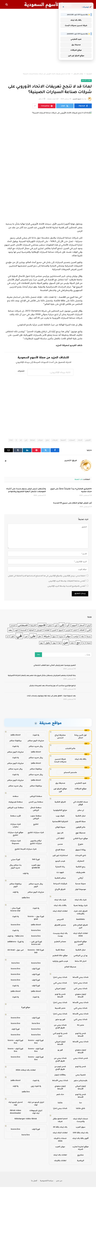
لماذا (11, 440)
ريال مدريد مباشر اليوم (36, 885)
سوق (54, 636)
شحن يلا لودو (80, 1066)
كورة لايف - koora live (36, 1041)
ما (83, 643)
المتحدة (23, 630)
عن (26, 636)
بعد (10, 630)
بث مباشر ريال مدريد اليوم (16, 866)
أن (68, 625)
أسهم (74, 625)
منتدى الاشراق (60, 925)
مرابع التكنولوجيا (60, 810)
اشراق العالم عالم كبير (80, 926)
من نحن (59, 1181)
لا (16, 440)
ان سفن (80, 810)
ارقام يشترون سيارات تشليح (36, 841)
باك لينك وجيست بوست (60, 934)
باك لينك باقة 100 (80, 1132)
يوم (41, 643)
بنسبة (89, 636)
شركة (47, 636)
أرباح (89, 625)
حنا (80, 1102)
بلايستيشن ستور (80, 1080)
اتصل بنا (34, 1181)
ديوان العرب (60, 1146)
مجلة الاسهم (81, 821)
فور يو (60, 1050)
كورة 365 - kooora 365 (36, 951)
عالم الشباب (70, 748)
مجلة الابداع (60, 850)
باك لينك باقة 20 (60, 1127)
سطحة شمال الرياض (35, 808)
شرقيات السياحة (60, 883)
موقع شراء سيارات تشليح (15, 833)
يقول (47, 643)
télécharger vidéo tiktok (25, 1119)
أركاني (80, 878)
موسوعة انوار (80, 889)
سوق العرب (80, 1127)
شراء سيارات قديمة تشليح (25, 849)
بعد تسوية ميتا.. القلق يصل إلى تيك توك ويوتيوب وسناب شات (51, 696)
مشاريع (80, 1155)
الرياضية (80, 1160)
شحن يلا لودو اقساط (60, 995)
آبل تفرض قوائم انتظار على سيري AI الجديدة (72, 503)
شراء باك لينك (80, 900)
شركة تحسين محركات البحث (60, 760)
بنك (82, 636)
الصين (54, 630)
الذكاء (82, 630)
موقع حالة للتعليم (60, 955)
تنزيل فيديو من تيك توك (36, 1103)
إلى (62, 625)
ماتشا (60, 1102)
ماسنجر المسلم (70, 772)
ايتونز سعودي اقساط (80, 995)
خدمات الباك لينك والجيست (80, 1120)
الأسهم (42, 625)
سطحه (15, 796)
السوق (61, 630)
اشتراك (21, 371)
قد (21, 440)
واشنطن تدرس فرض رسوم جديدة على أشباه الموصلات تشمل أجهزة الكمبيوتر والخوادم (26, 490)
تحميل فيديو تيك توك (15, 1103)
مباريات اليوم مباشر (36, 740)
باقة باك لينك (80, 759)
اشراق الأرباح (60, 889)
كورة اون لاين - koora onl (36, 942)
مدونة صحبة (80, 883)
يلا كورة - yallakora (15, 941)
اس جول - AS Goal (16, 950)
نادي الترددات (80, 855)
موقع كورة (25, 1007)
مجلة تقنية (60, 950)
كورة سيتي (15, 859)
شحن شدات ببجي (80, 1058)
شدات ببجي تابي (60, 983)
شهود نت (60, 872)
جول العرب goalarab (35, 866)
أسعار (82, 625)
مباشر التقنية (60, 878)
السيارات (72, 440)
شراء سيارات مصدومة (15, 841)
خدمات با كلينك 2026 (60, 1139)
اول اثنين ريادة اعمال (80, 736)
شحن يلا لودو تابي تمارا (60, 1034)
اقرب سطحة (15, 816)
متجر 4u (80, 1025)
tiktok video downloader (15, 1111)
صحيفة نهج (80, 833)
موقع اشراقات (80, 788)
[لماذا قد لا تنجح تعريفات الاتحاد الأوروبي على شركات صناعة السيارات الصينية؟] (48, 132)
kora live (16, 963)
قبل (12, 636)
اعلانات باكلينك (60, 1160)
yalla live (26, 897)
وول (54, 643)
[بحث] (7, 4)
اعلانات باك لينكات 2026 (26, 1070)
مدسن (60, 844)
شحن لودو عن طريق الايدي (60, 1067)
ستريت (61, 636)
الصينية (63, 440)
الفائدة (47, 630)
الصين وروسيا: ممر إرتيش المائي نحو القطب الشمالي (55, 665)
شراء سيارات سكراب (15, 825)
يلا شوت (36, 735)
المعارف (80, 861)
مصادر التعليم (60, 941)
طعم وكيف (80, 872)
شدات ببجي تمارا (60, 977)
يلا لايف (25, 873)
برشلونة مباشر (16, 740)
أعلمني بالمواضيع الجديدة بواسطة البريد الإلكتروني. (66, 586)
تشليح (35, 824)
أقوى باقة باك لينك (80, 1138)
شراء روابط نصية (81, 905)
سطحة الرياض (36, 796)
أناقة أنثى (60, 838)
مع (78, 642)
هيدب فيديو (60, 861)
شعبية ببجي (81, 1075)
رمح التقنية (80, 866)
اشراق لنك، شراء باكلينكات (80, 912)
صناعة (32, 440)
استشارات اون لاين (60, 855)
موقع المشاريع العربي (80, 942)
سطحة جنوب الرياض (35, 817)
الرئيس (68, 630)
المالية (31, 630)
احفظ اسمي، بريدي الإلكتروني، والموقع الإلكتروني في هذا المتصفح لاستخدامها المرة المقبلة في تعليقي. (46, 576)
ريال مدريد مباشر (36, 746)
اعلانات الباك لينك (60, 911)
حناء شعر (60, 1094)
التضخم (13, 625)
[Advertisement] (48, 41)
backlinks (80, 919)
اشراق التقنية (60, 802)
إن (56, 625)
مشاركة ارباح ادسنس (60, 736)
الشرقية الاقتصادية (60, 821)
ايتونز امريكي (60, 988)
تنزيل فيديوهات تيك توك (35, 1111)
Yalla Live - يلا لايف (15, 936)
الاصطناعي (23, 625)
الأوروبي (87, 440)
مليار (72, 643)
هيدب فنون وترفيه (60, 961)
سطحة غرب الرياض (15, 807)
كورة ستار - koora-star (15, 909)
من (65, 642)
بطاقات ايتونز (60, 1075)
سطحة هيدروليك (15, 802)
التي (89, 630)
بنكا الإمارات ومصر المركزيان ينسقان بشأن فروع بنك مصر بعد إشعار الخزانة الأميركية (42, 675)
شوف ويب (60, 816)
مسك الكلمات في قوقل (80, 803)
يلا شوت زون (36, 1086)
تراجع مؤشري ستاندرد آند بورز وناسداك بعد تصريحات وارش (52, 686)
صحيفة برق (60, 783)
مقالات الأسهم (86, 80)
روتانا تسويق (80, 850)
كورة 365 (36, 859)
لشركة (89, 643)
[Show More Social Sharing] (34, 105)
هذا (59, 643)
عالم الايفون (80, 827)
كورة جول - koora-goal (36, 917)
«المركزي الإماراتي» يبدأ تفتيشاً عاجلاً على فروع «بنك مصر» (71, 490)
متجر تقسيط (60, 1008)
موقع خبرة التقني (80, 838)
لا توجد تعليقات (51, 99)
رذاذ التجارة (60, 866)
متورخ (80, 844)
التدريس (60, 919)
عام (39, 636)
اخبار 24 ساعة (80, 961)
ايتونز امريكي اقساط (60, 1042)
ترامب (75, 636)
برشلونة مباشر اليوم (16, 885)
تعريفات (55, 440)
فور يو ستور (60, 1019)
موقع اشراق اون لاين (60, 789)
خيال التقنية (81, 816)
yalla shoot (15, 735)
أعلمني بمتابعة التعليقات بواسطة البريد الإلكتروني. (66, 581)
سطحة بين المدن (36, 802)
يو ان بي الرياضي (80, 955)
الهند (16, 630)
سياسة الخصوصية (46, 1181)
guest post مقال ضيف (60, 1120)
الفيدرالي (39, 630)
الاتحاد (80, 440)
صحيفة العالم (70, 967)
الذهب (75, 630)
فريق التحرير (77, 99)
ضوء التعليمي (80, 783)
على (26, 440)
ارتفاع (50, 625)
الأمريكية (33, 625)
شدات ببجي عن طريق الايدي (60, 1026)
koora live (15, 924)
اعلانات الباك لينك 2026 (80, 934)
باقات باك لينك (60, 905)
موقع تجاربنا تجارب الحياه (80, 1147)
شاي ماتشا (80, 1108)
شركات (40, 440)
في (19, 635)
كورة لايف (36, 968)
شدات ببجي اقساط (80, 977)
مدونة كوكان (60, 827)
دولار (68, 636)
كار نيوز (60, 833)
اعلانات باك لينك (60, 1155)
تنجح (47, 440)
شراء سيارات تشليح (36, 832)
